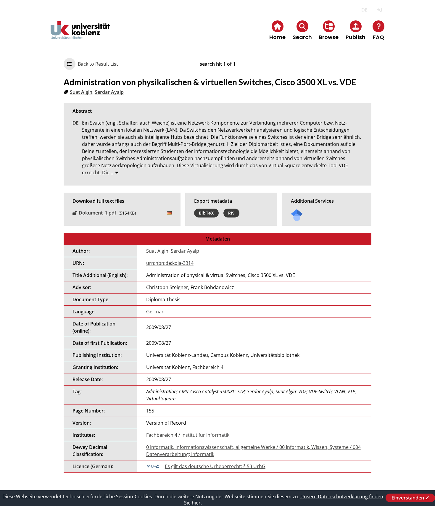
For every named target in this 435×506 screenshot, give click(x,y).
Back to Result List (98, 64)
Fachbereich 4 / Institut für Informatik (187, 435)
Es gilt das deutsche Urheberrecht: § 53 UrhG (215, 466)
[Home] (80, 35)
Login (379, 10)
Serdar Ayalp (109, 92)
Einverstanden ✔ (410, 497)
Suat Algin (81, 92)
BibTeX (206, 213)
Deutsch (364, 10)
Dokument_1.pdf (97, 213)
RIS (231, 213)
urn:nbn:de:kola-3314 (170, 263)
